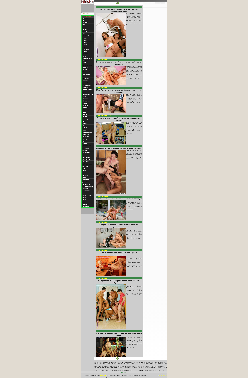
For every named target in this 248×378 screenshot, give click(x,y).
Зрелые (84, 83)
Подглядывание (86, 127)
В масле (84, 44)
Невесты (84, 116)
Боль (83, 33)
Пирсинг (84, 123)
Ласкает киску (86, 101)
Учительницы (86, 190)
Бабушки (84, 26)
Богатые (84, 31)
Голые (84, 64)
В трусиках (85, 49)
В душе (84, 40)
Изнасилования (86, 85)
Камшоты (85, 87)
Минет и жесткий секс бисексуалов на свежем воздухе (119, 199)
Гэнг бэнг (85, 67)
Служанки (85, 166)
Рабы (83, 141)
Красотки (85, 98)
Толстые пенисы (87, 182)
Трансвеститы (86, 184)
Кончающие (85, 91)
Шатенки (84, 204)
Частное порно (86, 201)
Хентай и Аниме (86, 195)
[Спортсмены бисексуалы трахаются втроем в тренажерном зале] (111, 35)
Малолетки (85, 107)
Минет (84, 112)
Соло (83, 168)
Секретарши (85, 155)
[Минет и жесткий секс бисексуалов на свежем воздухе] (111, 210)
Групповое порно (87, 65)
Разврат (84, 143)
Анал (83, 24)
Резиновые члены (87, 145)
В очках (84, 46)
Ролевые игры (86, 146)
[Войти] (87, 7)
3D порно (85, 18)
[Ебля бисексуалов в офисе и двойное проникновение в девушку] (111, 103)
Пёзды (84, 121)
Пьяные (84, 139)
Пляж (84, 125)
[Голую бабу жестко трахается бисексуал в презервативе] (111, 266)
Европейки (85, 78)
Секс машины (86, 159)
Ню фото (84, 118)
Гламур (84, 62)
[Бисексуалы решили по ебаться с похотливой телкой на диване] (111, 75)
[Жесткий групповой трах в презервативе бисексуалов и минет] (111, 347)
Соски (84, 170)
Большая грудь (86, 35)
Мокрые (84, 114)
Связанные (85, 150)
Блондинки (85, 29)
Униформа (85, 188)
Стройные (85, 175)
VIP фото (85, 22)
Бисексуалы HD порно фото (104, 59)
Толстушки (85, 181)
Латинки (84, 103)
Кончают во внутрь (87, 89)
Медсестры (85, 110)
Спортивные (85, 172)
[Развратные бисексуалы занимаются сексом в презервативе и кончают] (111, 238)
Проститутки (86, 134)
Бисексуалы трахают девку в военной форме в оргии (118, 148)
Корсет (84, 92)
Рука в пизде (86, 148)
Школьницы (85, 206)
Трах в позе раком (87, 186)
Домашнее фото (87, 72)
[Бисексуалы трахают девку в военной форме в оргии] (111, 172)
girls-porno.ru (103, 375)
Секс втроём (86, 157)
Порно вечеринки (87, 132)
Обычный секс (86, 119)
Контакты (123, 372)
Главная (88, 16)
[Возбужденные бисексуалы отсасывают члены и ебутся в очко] (111, 306)
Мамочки (84, 109)
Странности (85, 173)
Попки (84, 130)
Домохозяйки (86, 74)
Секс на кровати (87, 164)
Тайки (84, 177)
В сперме (85, 47)
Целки (84, 199)
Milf (83, 20)
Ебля (83, 76)
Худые (84, 197)
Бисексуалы (85, 27)
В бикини (85, 38)
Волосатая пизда (87, 58)
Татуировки (85, 179)
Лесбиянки (85, 105)
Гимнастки (85, 60)
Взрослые (85, 54)
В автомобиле (86, 36)
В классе (84, 42)
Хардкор (84, 193)
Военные (84, 56)
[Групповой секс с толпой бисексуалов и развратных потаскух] (111, 133)
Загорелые (85, 80)
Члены (84, 202)
